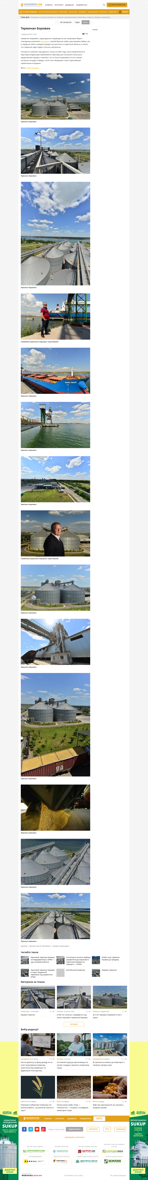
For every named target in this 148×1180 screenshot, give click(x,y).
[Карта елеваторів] (99, 1118)
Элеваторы (25, 1011)
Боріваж (24, 946)
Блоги (59, 1102)
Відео (77, 22)
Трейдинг (82, 12)
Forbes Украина (32, 68)
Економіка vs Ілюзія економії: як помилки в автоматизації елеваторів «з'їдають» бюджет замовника (70, 17)
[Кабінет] (107, 1119)
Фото (86, 22)
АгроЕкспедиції (29, 12)
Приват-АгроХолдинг (61, 946)
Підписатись (75, 1129)
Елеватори (112, 12)
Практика (103, 12)
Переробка (63, 12)
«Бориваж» (45, 41)
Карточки (24, 1102)
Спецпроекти (26, 1059)
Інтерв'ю (60, 1059)
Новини (60, 1011)
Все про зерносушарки (48, 12)
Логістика (73, 12)
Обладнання (93, 12)
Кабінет (125, 12)
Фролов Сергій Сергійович (40, 946)
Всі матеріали (65, 22)
